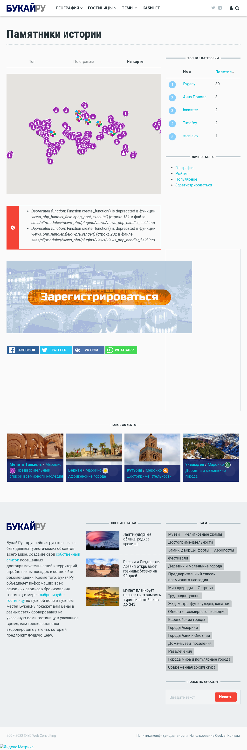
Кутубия (134, 470)
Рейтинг (182, 173)
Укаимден (194, 464)
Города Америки (183, 627)
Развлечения (180, 651)
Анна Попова (194, 97)
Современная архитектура (191, 667)
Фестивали (178, 558)
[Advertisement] (210, 329)
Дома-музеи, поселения (190, 643)
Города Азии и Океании (189, 635)
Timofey (190, 123)
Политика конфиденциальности (162, 735)
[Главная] (26, 8)
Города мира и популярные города (199, 659)
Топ (32, 61)
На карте (144, 61)
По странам (83, 61)
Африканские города (87, 476)
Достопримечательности (149, 476)
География (67, 8)
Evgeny (189, 84)
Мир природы (180, 588)
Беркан (75, 470)
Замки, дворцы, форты (188, 550)
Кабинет (151, 8)
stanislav (190, 136)
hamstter (190, 110)
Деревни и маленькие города (195, 566)
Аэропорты (224, 550)
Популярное (186, 179)
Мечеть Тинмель (26, 464)
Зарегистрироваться (193, 185)
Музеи (174, 534)
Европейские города (186, 619)
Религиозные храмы (203, 534)
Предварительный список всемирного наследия (191, 577)
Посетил (223, 72)
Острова (205, 588)
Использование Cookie (208, 735)
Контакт (233, 735)
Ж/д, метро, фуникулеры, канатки (198, 603)
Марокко (53, 464)
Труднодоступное (183, 595)
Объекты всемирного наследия (196, 611)
